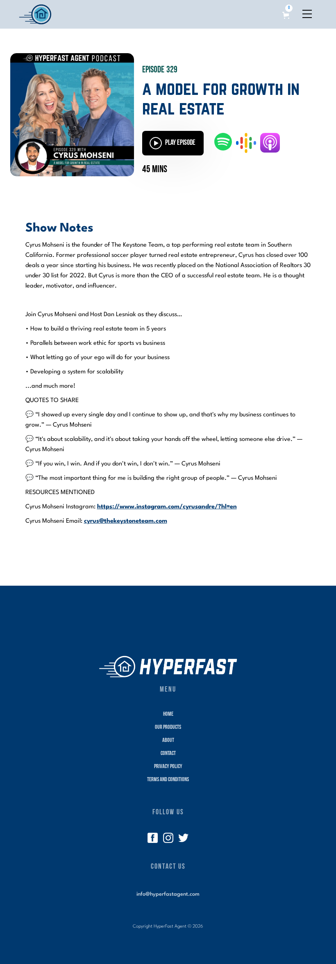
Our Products (168, 727)
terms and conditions (168, 780)
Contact (168, 754)
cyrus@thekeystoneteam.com (125, 521)
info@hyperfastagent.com (168, 894)
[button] (287, 11)
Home (168, 714)
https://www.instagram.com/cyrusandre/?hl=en (167, 507)
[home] (35, 14)
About (168, 740)
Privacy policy (168, 767)
